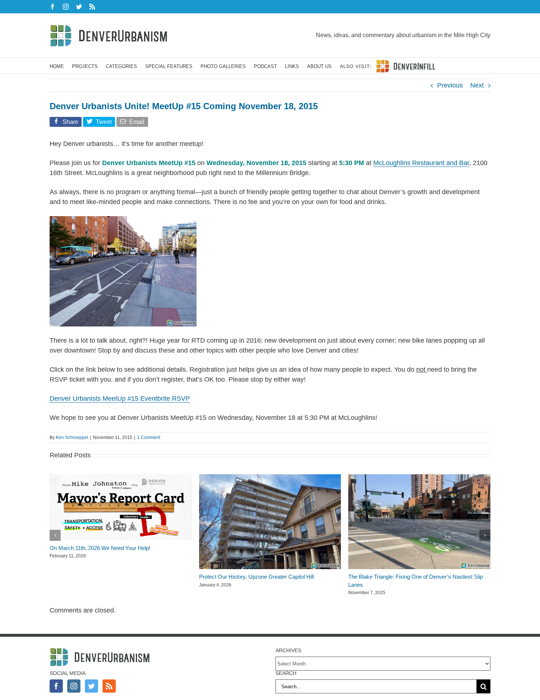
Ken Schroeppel (72, 437)
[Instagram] (73, 686)
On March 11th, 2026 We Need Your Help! (100, 548)
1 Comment (148, 437)
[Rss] (109, 686)
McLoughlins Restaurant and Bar (421, 163)
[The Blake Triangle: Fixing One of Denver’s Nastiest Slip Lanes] (419, 478)
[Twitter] (91, 686)
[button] (55, 535)
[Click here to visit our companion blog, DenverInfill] (387, 66)
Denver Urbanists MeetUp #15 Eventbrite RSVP (120, 398)
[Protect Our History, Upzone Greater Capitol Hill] (270, 478)
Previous (450, 85)
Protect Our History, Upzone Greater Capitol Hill (256, 577)
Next (477, 85)
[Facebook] (56, 686)
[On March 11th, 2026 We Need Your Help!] (121, 478)
